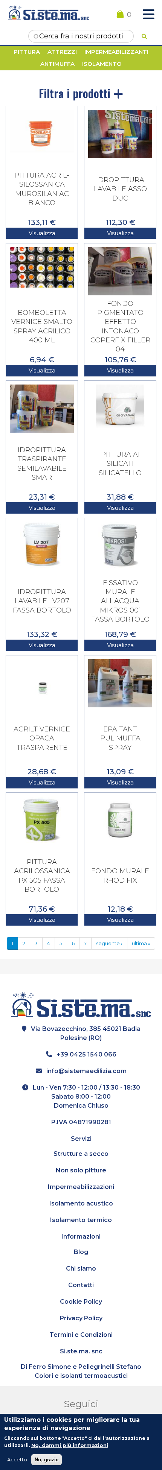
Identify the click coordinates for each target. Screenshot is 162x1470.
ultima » (141, 943)
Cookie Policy (81, 1301)
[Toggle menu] (148, 15)
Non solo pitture (81, 1170)
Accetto (17, 1459)
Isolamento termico (81, 1220)
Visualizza (42, 233)
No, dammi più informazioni (69, 1445)
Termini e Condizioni (81, 1334)
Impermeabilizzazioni (81, 1186)
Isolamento (102, 63)
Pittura (27, 51)
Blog (81, 1252)
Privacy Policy (81, 1318)
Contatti (81, 1285)
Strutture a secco (81, 1153)
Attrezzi (62, 51)
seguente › (109, 943)
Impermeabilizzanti (116, 51)
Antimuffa (57, 63)
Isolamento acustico (81, 1203)
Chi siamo (81, 1268)
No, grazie (46, 1459)
